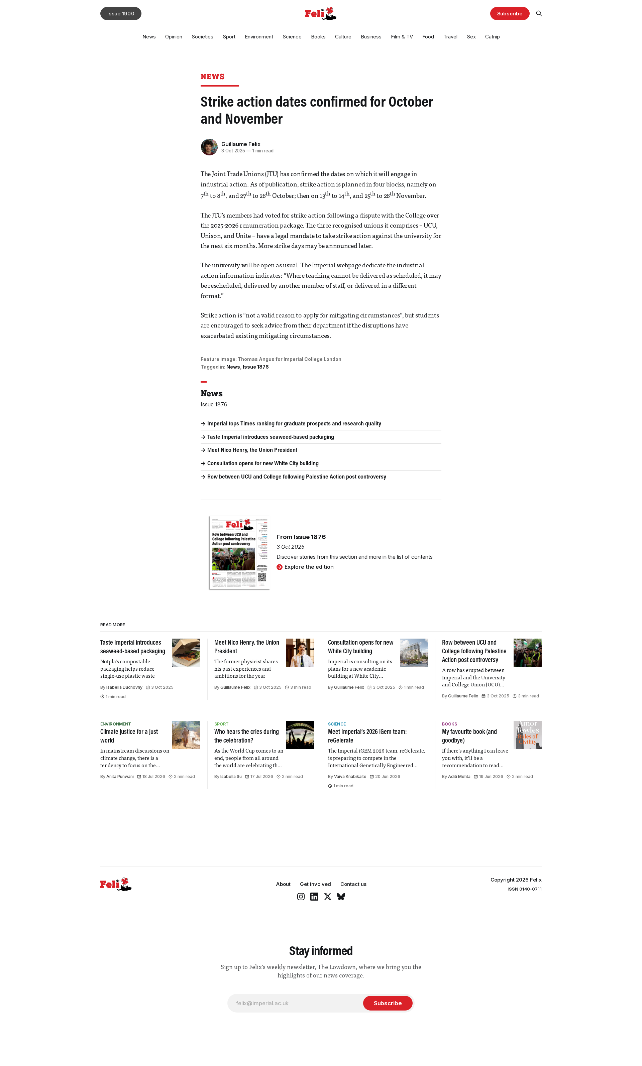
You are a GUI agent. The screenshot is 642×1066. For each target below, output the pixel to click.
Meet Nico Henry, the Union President (252, 450)
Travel (450, 36)
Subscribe (510, 13)
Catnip (492, 36)
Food (428, 36)
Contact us (353, 884)
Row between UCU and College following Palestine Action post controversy (296, 477)
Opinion (173, 36)
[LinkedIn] (314, 897)
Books (318, 36)
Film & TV (402, 36)
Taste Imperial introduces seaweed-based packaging (270, 437)
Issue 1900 (120, 13)
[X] (328, 897)
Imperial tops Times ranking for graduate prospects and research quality (294, 424)
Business (371, 36)
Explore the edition (309, 566)
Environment (259, 36)
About (283, 884)
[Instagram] (301, 897)
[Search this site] (539, 13)
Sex (471, 36)
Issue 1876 (256, 367)
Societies (202, 36)
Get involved (315, 884)
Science (292, 36)
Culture (343, 36)
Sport (229, 36)
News (149, 36)
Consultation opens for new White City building (263, 464)
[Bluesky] (341, 897)
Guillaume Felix (240, 144)
